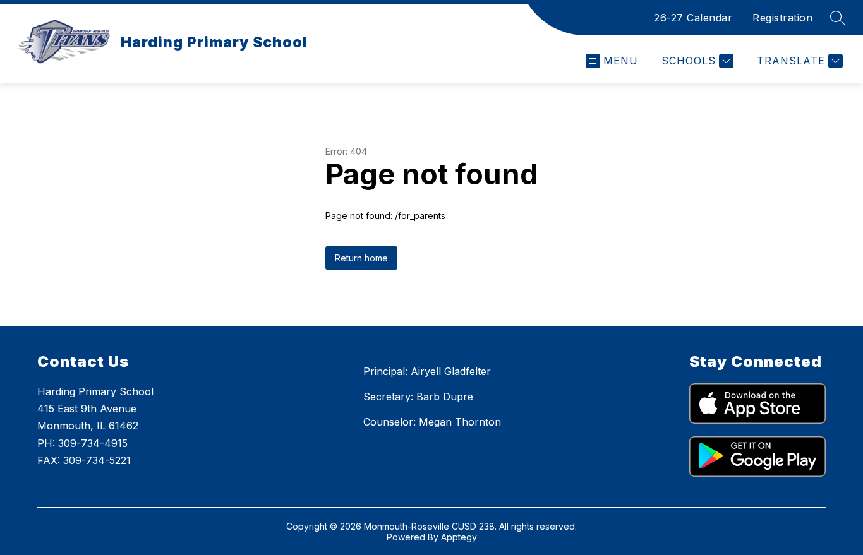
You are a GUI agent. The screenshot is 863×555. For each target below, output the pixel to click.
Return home (361, 258)
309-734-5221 (97, 460)
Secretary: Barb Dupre (418, 396)
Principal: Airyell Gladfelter (427, 371)
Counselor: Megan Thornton (432, 421)
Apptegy (459, 537)
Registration (782, 17)
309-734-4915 (93, 443)
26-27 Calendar (693, 17)
